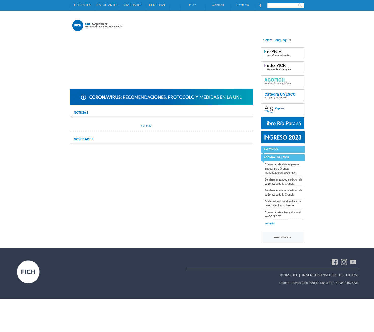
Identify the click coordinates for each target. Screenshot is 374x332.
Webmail (218, 5)
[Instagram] (345, 262)
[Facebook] (336, 262)
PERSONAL (157, 5)
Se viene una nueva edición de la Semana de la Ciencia (283, 181)
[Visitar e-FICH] (282, 53)
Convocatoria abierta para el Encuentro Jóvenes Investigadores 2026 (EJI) (282, 168)
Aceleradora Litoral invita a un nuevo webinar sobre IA (283, 203)
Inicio (192, 5)
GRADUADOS (132, 5)
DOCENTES (82, 5)
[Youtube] (354, 262)
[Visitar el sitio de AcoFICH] (282, 81)
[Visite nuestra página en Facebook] (260, 5)
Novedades (83, 139)
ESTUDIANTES (107, 5)
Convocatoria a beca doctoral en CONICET (283, 214)
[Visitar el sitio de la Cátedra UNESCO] (282, 95)
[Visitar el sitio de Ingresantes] (283, 137)
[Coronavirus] (161, 104)
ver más (270, 223)
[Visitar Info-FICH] (282, 67)
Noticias (81, 112)
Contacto (242, 5)
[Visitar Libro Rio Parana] (282, 123)
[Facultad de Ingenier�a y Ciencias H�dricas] (97, 32)
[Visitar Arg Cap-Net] (282, 109)
